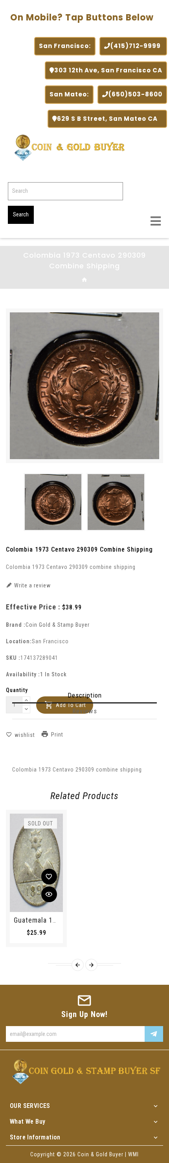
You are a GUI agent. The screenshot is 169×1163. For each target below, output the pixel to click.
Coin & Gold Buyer (100, 1154)
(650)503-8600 (135, 94)
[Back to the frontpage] (84, 280)
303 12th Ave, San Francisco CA (108, 70)
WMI (133, 1154)
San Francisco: (65, 46)
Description (85, 695)
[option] (53, 502)
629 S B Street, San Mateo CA (109, 118)
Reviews (84, 711)
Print (57, 735)
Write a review (32, 585)
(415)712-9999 (136, 46)
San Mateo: (69, 94)
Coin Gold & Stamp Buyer (58, 625)
